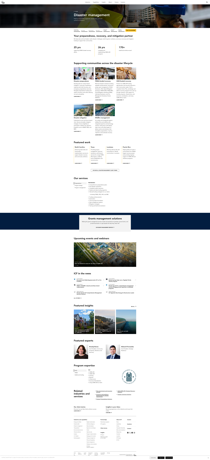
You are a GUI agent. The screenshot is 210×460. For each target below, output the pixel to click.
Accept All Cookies (169, 457)
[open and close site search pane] (207, 2)
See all (133, 306)
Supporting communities (76, 30)
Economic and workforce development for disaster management (102, 395)
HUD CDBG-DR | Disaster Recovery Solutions (126, 391)
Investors (129, 424)
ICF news (98, 30)
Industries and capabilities (80, 419)
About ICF (119, 419)
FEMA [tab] (76, 372)
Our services (91, 30)
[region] (105, 458)
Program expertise (120, 30)
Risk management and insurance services (104, 391)
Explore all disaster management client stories (105, 170)
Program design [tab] (78, 185)
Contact (129, 428)
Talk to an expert (130, 30)
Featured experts (112, 30)
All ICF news (77, 298)
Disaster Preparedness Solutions (104, 399)
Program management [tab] (80, 187)
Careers (129, 419)
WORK (76, 11)
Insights (102, 432)
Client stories (104, 428)
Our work (83, 30)
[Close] (208, 458)
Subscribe (108, 412)
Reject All (161, 457)
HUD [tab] (76, 370)
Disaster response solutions (124, 394)
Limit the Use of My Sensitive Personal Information (96, 455)
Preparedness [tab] (78, 183)
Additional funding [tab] (79, 375)
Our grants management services (104, 227)
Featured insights (105, 30)
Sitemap (108, 452)
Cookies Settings (153, 457)
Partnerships (104, 419)
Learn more (77, 410)
